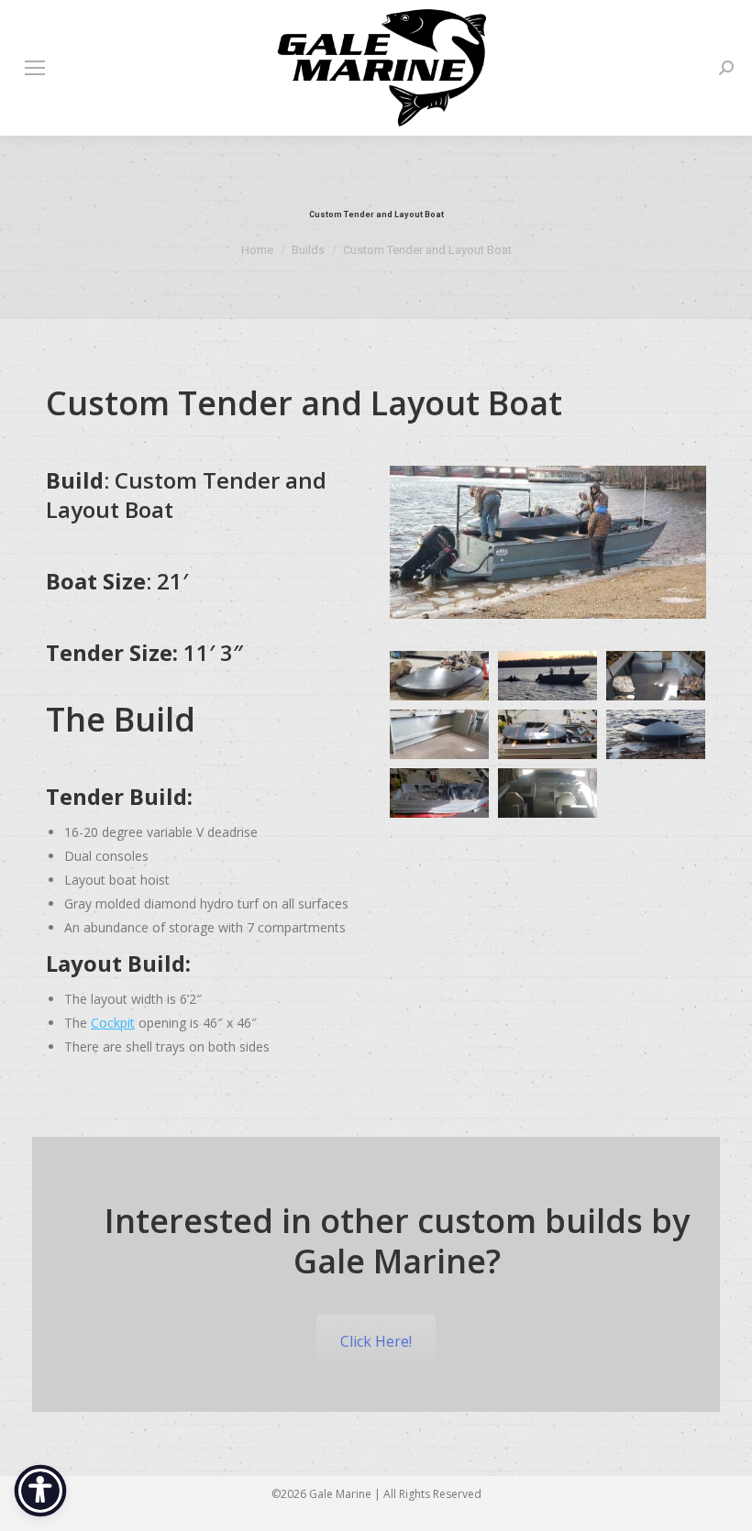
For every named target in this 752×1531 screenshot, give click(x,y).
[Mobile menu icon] (34, 67)
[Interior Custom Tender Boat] (655, 675)
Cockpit (113, 1022)
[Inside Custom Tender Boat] (439, 734)
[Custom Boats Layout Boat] (655, 734)
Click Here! (376, 1341)
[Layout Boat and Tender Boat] (547, 734)
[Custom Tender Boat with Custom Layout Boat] (547, 675)
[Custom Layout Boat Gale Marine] (439, 675)
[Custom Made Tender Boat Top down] (439, 793)
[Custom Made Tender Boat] (547, 793)
